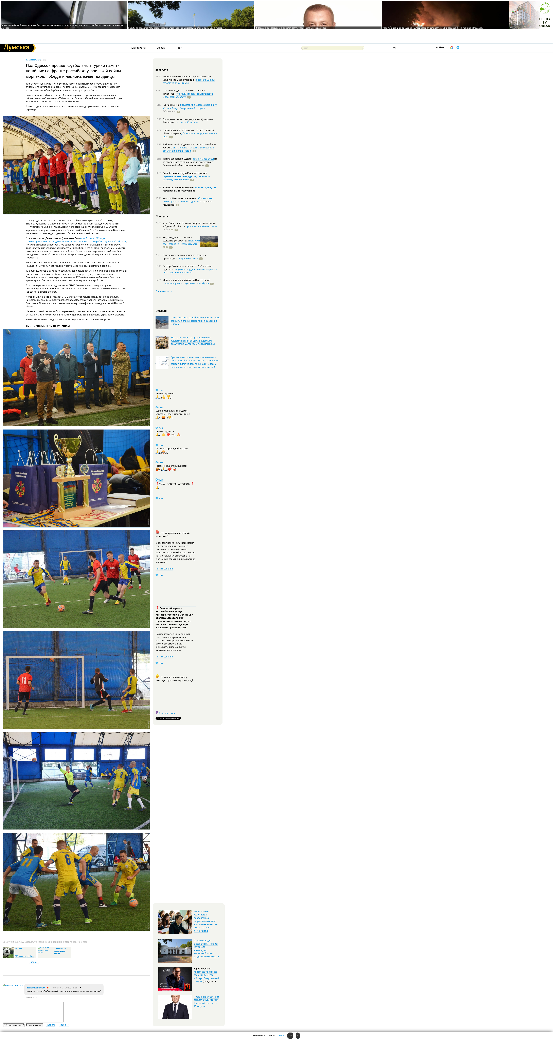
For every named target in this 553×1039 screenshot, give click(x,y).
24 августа (162, 216)
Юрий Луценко (171, 104)
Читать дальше (164, 568)
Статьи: (161, 311)
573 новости (20, 956)
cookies (281, 1035)
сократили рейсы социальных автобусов (186, 283)
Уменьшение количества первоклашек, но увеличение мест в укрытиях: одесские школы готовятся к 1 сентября (205, 921)
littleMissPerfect (35, 987)
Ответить (31, 997)
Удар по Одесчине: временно (179, 198)
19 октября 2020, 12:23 (64, 987)
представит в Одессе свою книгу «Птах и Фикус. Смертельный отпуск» (190, 106)
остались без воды (203, 158)
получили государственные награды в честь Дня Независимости (190, 271)
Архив (161, 47)
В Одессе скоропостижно (178, 187)
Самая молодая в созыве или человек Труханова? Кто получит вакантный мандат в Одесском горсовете (206, 948)
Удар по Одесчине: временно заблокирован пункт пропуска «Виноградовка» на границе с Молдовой (433, 27)
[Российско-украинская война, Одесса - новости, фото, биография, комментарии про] (45, 952)
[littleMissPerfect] (13, 985)
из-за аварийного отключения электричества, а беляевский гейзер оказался (190, 162)
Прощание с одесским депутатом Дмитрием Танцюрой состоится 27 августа (206, 1001)
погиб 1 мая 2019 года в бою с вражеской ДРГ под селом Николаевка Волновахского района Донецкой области (76, 240)
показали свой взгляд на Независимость (181, 242)
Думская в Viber (168, 713)
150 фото (30, 956)
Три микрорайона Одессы (178, 158)
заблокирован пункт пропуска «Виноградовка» (188, 200)
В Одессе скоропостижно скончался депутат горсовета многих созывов (290, 27)
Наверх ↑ (34, 962)
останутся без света (187, 258)
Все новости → (164, 291)
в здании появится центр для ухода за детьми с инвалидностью (188, 149)
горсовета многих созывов (179, 190)
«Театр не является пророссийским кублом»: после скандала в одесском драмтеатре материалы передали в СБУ (193, 341)
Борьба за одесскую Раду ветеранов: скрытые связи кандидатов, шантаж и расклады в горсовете (177, 27)
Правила (50, 1024)
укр (394, 47)
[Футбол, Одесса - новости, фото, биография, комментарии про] (8, 957)
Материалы (138, 47)
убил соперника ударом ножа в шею (190, 135)
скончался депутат (204, 187)
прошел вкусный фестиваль (201, 226)
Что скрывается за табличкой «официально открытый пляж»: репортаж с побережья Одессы (195, 321)
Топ (180, 47)
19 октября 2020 (33, 59)
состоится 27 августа (186, 122)
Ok (290, 1035)
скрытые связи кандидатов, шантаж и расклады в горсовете (186, 178)
